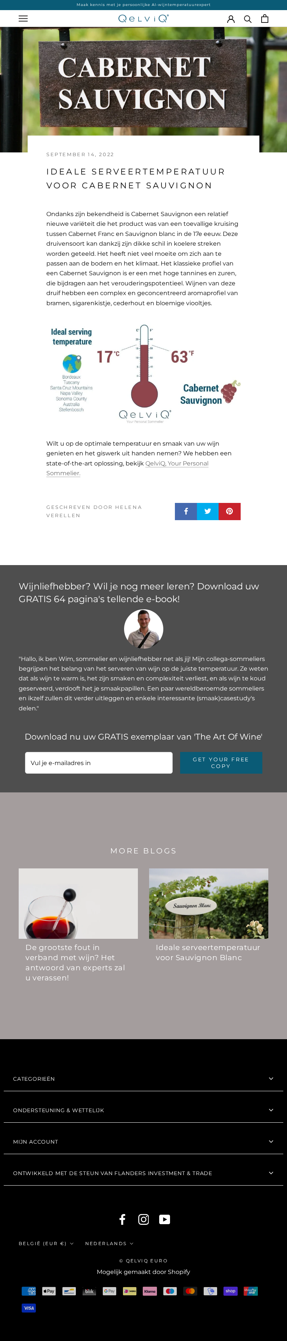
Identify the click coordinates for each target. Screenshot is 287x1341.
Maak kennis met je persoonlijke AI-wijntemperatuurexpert (144, 4)
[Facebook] (122, 1219)
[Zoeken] (248, 18)
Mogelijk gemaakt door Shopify (143, 1271)
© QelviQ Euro (143, 1260)
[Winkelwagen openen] (264, 18)
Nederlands (106, 1243)
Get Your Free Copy (221, 763)
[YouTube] (164, 1219)
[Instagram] (143, 1219)
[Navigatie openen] (23, 18)
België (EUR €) (43, 1243)
